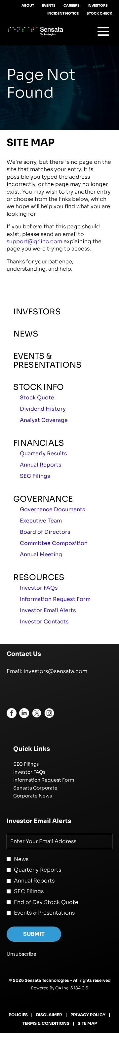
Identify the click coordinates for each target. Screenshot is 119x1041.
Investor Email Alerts (48, 610)
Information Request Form (55, 599)
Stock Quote (37, 397)
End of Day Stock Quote (46, 902)
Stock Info (38, 387)
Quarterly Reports (37, 869)
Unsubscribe (21, 954)
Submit (34, 933)
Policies (18, 1015)
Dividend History (43, 408)
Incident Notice (63, 13)
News (25, 334)
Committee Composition (54, 543)
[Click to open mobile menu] (103, 31)
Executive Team (41, 520)
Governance (43, 499)
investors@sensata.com (55, 671)
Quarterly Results (43, 453)
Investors (98, 5)
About (27, 5)
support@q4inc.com (34, 241)
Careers (71, 5)
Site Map (87, 1023)
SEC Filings (35, 476)
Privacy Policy (87, 1015)
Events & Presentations (47, 360)
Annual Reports (40, 464)
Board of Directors (45, 531)
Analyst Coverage (44, 420)
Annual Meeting (41, 554)
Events (49, 5)
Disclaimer (49, 1015)
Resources (38, 577)
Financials (38, 443)
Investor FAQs (39, 587)
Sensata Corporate (44, 788)
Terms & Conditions (45, 1023)
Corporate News (41, 795)
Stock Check (99, 13)
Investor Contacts (44, 621)
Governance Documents (52, 509)
